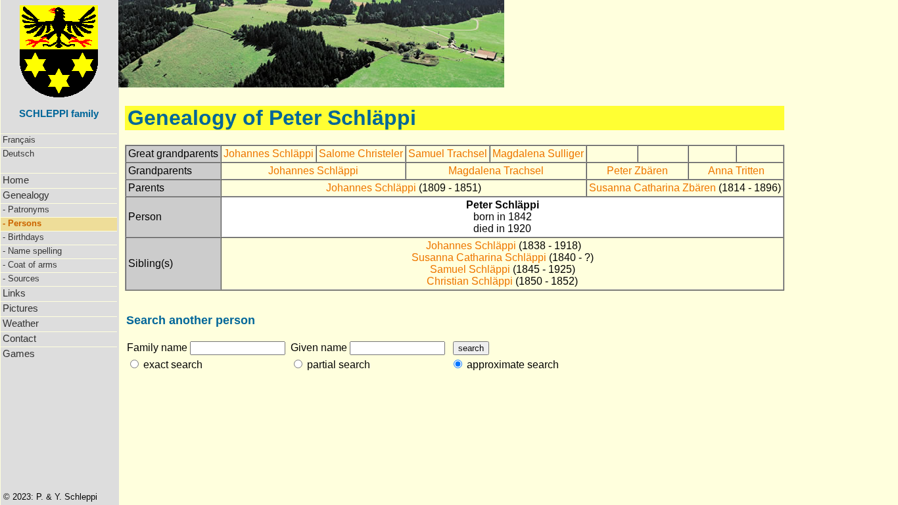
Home (16, 179)
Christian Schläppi (470, 281)
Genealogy (26, 195)
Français (19, 140)
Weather (21, 323)
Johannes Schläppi (269, 153)
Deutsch (18, 153)
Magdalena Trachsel (496, 170)
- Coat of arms (30, 265)
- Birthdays (23, 237)
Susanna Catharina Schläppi (479, 257)
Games (19, 353)
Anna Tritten (736, 170)
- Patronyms (26, 209)
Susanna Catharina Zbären (652, 187)
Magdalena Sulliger (538, 153)
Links (14, 293)
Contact (19, 338)
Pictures (20, 308)
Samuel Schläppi (470, 269)
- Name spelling (32, 251)
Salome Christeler (361, 153)
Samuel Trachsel (447, 153)
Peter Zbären (637, 170)
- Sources (21, 278)
